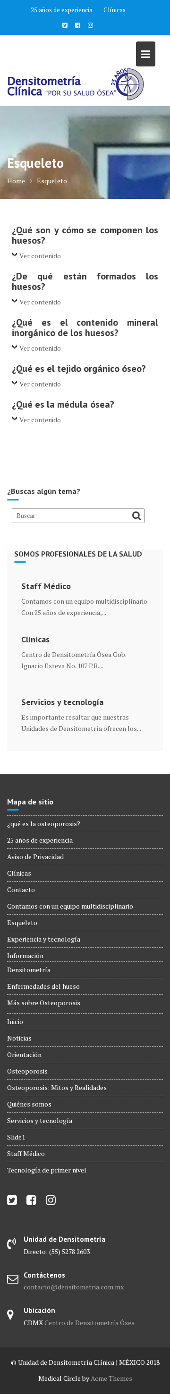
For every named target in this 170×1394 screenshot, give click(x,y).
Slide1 (16, 1136)
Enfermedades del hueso (43, 986)
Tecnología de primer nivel (46, 1169)
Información (25, 955)
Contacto (21, 889)
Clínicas (114, 10)
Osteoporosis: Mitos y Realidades (57, 1087)
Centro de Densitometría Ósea (89, 1322)
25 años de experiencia (62, 10)
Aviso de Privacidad (35, 856)
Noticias (19, 1037)
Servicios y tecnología (62, 702)
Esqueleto (22, 922)
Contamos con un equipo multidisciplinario (70, 906)
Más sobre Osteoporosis (43, 1002)
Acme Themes (111, 1378)
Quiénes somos (29, 1103)
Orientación (24, 1054)
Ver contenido (40, 255)
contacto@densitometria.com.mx (74, 1286)
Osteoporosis (27, 1070)
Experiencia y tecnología (43, 939)
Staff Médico (46, 586)
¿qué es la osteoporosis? (43, 823)
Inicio (15, 1021)
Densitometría (29, 969)
